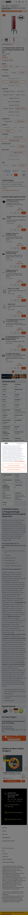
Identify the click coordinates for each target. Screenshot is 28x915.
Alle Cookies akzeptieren (14, 469)
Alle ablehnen (20, 443)
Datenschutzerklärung (19, 461)
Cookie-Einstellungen (14, 465)
